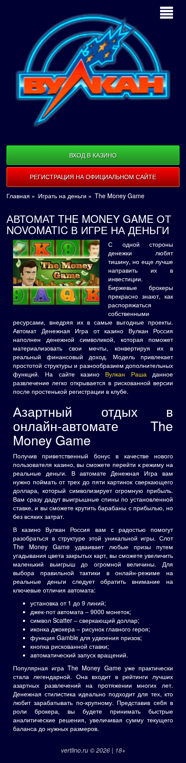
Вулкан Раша (125, 374)
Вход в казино (93, 155)
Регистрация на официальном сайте (93, 176)
